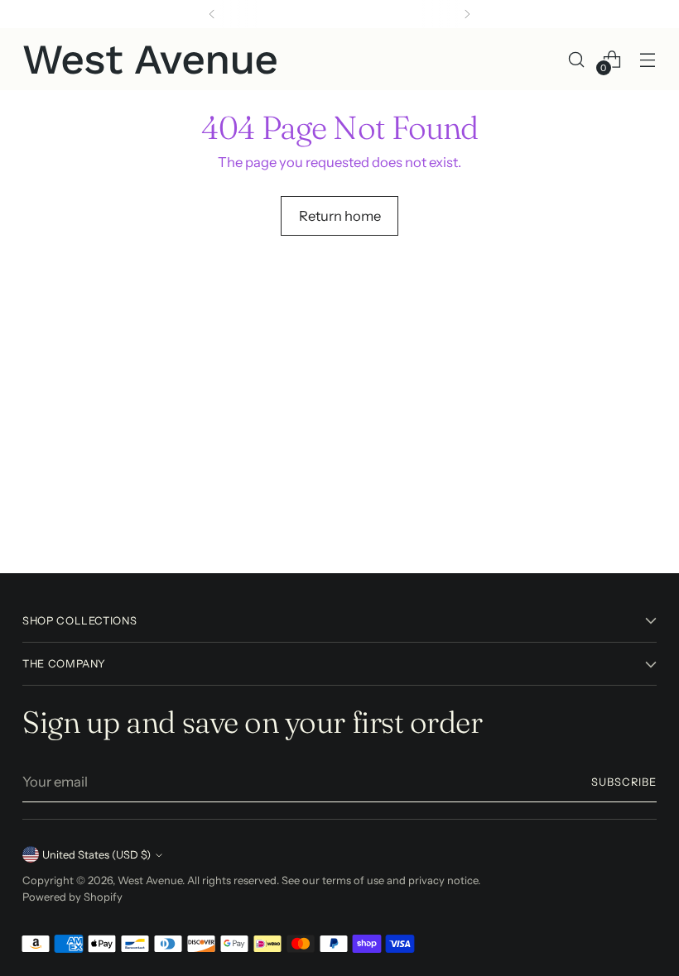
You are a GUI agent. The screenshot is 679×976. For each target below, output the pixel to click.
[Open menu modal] (648, 59)
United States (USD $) (96, 855)
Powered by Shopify (72, 897)
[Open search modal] (577, 59)
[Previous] (212, 14)
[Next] (467, 14)
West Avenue (150, 880)
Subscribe (624, 782)
